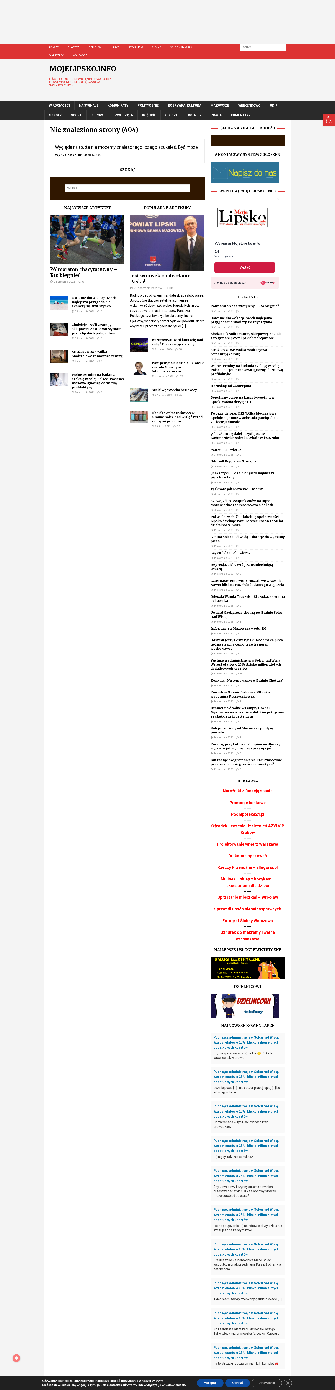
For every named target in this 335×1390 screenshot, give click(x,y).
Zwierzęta (124, 115)
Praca (216, 115)
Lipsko (115, 47)
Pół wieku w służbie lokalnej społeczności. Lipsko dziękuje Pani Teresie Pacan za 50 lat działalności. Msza (247, 521)
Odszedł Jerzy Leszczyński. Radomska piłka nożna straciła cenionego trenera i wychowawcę (247, 644)
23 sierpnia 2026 (223, 391)
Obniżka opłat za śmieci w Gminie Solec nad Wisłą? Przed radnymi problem (177, 417)
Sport (76, 115)
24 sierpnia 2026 (84, 392)
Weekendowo (249, 105)
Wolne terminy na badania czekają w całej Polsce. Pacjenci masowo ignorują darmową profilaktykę (98, 381)
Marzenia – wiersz (226, 450)
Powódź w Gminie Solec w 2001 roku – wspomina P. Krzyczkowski (242, 694)
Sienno (156, 47)
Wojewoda (80, 55)
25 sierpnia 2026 (64, 281)
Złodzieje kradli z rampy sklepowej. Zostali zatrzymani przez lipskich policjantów (96, 329)
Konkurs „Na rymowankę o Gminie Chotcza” (247, 680)
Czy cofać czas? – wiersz (230, 553)
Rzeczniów (136, 47)
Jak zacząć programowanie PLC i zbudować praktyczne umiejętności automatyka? (246, 762)
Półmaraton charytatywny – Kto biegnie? (245, 306)
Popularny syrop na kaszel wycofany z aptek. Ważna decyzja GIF (242, 399)
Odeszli (172, 115)
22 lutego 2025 (163, 395)
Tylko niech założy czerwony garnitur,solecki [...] (248, 1299)
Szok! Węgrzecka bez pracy (174, 390)
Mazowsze (220, 105)
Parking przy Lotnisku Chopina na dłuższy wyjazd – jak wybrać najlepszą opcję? (245, 746)
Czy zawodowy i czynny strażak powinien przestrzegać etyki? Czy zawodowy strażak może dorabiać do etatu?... (245, 1191)
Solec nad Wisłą (181, 47)
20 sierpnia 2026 (223, 466)
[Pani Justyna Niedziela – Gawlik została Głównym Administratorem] (139, 368)
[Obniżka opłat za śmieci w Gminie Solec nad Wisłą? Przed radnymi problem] (139, 417)
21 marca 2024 (163, 349)
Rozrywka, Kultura (184, 105)
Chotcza (73, 47)
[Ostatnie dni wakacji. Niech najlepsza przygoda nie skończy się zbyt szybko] (59, 303)
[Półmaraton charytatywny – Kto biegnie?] (87, 239)
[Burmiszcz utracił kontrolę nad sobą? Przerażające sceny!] (139, 344)
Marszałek (56, 55)
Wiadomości (59, 105)
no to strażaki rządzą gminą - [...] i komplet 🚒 (246, 1363)
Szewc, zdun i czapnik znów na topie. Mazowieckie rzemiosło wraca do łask (242, 503)
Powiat (54, 47)
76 (180, 395)
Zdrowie (98, 115)
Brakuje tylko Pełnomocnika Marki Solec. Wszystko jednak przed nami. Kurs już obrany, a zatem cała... (247, 1264)
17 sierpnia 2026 (223, 653)
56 (241, 673)
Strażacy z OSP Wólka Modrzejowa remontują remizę (97, 354)
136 (171, 288)
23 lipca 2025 (162, 426)
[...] (184, 326)
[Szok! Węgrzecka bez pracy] (139, 395)
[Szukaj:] (263, 47)
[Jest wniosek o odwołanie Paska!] (167, 243)
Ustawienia (266, 1383)
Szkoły (55, 115)
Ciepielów (94, 47)
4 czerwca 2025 (164, 376)
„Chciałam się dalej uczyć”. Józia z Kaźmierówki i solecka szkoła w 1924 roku (245, 436)
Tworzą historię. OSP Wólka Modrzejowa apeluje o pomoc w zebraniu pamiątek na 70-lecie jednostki (244, 417)
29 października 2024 (148, 288)
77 (181, 376)
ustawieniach (175, 1385)
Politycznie (148, 105)
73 (178, 426)
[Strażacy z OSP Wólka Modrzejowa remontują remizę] (59, 356)
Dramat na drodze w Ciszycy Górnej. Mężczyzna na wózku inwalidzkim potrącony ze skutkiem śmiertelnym (247, 712)
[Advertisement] (181, 26)
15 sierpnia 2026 (223, 769)
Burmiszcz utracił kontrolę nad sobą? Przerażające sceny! (177, 342)
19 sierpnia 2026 (223, 530)
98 (180, 349)
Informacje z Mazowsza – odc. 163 (239, 628)
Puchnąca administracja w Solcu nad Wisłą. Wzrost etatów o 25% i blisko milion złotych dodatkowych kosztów (246, 664)
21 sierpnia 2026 (223, 406)
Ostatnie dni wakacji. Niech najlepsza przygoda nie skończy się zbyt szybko (94, 302)
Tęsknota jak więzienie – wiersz (237, 489)
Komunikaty (118, 105)
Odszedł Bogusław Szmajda (233, 461)
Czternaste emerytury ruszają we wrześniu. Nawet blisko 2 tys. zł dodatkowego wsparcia (247, 583)
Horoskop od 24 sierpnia (231, 386)
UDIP (274, 105)
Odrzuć (237, 1383)
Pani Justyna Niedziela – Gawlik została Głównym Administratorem (178, 367)
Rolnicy (194, 115)
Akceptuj (210, 1383)
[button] (329, 120)
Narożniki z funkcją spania (248, 790)
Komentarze (242, 115)
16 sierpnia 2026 (223, 685)
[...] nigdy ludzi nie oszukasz (233, 1157)
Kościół (149, 115)
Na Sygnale (88, 105)
